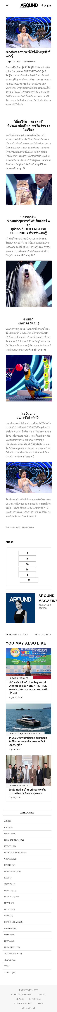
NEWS (6, 916)
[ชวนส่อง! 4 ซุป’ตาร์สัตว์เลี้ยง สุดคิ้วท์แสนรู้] (20, 608)
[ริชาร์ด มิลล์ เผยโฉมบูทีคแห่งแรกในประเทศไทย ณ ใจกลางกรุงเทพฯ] (28, 770)
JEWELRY (8, 884)
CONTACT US (29, 1008)
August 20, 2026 (15, 697)
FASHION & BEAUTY (13, 853)
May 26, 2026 (14, 798)
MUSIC (7, 909)
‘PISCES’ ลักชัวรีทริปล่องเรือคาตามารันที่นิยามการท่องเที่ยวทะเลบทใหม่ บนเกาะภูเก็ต (28, 741)
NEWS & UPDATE (18, 46)
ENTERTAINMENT (11, 840)
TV (5, 966)
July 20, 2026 (14, 749)
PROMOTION (9, 947)
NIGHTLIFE (9, 928)
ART (6, 821)
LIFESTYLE (15, 734)
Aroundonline (30, 61)
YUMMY (8, 972)
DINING (7, 834)
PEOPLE (7, 935)
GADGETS (8, 859)
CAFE (6, 827)
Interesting (10, 871)
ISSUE (6, 878)
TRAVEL (7, 960)
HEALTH (7, 865)
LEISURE (8, 890)
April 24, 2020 (14, 61)
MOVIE (7, 903)
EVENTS (7, 846)
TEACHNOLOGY (11, 954)
